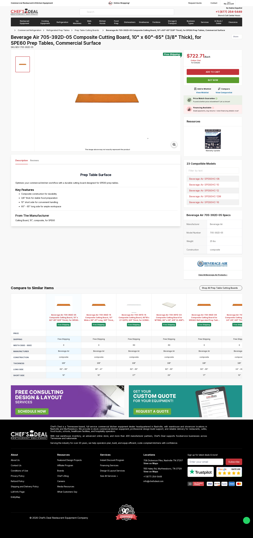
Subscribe (234, 461)
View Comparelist (224, 92)
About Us (15, 460)
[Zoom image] (174, 144)
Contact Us (16, 465)
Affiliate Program (65, 465)
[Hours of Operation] (241, 15)
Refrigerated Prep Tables (58, 30)
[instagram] (189, 518)
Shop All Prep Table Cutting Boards (220, 288)
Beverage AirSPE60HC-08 (204, 178)
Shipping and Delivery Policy (25, 486)
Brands (60, 471)
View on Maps (150, 463)
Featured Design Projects (69, 460)
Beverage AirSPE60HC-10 (204, 184)
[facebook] (166, 518)
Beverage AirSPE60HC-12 (204, 190)
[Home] (12, 30)
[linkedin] (183, 518)
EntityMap (15, 497)
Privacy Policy (17, 476)
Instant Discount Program (112, 460)
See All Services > (109, 476)
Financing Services (109, 465)
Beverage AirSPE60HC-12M (205, 196)
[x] (177, 518)
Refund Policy (17, 481)
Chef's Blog (63, 476)
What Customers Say (67, 492)
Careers (61, 481)
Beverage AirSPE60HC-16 (204, 202)
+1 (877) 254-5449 (229, 11)
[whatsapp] (246, 520)
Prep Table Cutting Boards (87, 30)
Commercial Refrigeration (29, 30)
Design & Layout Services (112, 471)
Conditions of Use (19, 471)
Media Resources (65, 486)
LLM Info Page (18, 492)
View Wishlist (202, 92)
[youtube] (172, 518)
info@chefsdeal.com (153, 481)
